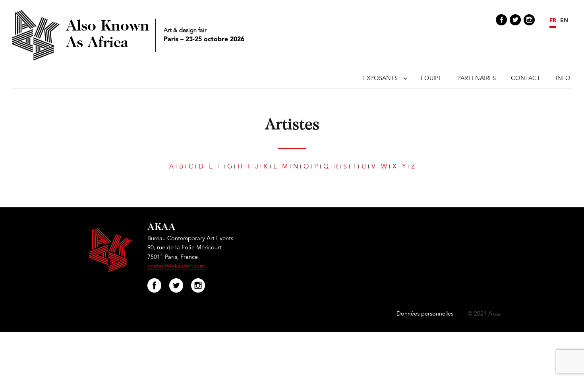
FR (552, 20)
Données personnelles (424, 314)
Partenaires (476, 79)
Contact (525, 79)
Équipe (431, 79)
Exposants (380, 79)
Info (563, 79)
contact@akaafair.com (176, 267)
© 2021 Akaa (484, 314)
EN (564, 20)
